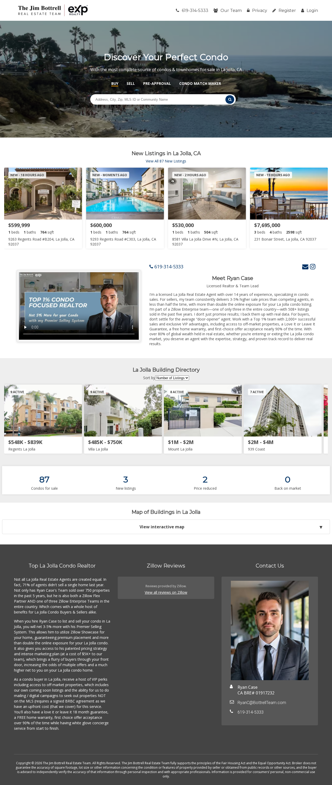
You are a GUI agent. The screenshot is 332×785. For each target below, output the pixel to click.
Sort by (149, 377)
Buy (114, 83)
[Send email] (305, 266)
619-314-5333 (195, 10)
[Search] (229, 99)
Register (287, 10)
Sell (131, 83)
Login (312, 10)
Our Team (231, 10)
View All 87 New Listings (166, 161)
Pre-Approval (157, 83)
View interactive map (162, 527)
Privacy (259, 10)
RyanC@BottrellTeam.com (262, 702)
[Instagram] (312, 266)
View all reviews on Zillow (166, 592)
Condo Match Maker (200, 83)
